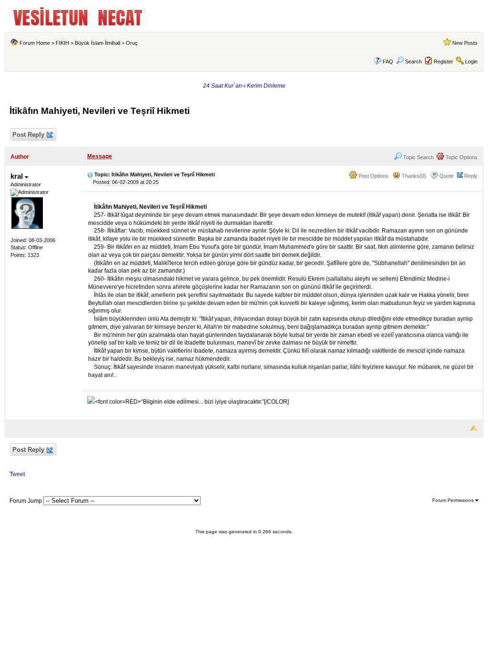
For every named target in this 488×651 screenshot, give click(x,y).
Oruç (132, 43)
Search (413, 61)
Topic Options (461, 157)
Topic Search (418, 157)
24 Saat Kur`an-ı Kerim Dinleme (244, 85)
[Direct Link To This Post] (90, 174)
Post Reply (28, 134)
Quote (446, 176)
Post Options (372, 176)
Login (471, 61)
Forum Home (35, 43)
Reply (471, 176)
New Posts (465, 43)
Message (99, 156)
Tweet (17, 474)
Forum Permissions (453, 500)
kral (17, 176)
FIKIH (62, 43)
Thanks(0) (413, 176)
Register (443, 61)
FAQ (388, 61)
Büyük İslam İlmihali (97, 43)
